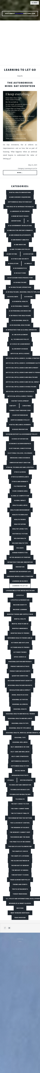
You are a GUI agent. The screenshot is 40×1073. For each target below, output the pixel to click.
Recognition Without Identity (20, 680)
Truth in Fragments (20, 889)
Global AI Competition (20, 496)
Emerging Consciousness (20, 458)
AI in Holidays (13, 296)
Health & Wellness (20, 505)
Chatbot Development (20, 401)
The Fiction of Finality (20, 813)
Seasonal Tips (20, 737)
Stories (11, 780)
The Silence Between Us (20, 860)
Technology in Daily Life (20, 789)
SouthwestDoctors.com (20, 13)
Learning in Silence (20, 581)
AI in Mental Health (20, 301)
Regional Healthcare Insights (20, 685)
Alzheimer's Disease (20, 349)
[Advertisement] (20, 44)
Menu (35, 3)
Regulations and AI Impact (20, 690)
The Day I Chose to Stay (20, 804)
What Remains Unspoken (20, 913)
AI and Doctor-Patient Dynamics (20, 230)
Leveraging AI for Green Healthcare (20, 590)
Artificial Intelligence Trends (20, 396)
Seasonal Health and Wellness (20, 718)
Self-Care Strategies (20, 756)
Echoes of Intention (20, 439)
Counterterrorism (20, 415)
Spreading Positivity (20, 775)
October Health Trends (20, 647)
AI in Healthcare (20, 282)
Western (20, 908)
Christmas (26, 405)
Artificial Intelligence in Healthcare (21, 386)
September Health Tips (20, 766)
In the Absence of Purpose (20, 557)
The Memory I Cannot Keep (20, 832)
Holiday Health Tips (20, 543)
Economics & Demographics (20, 443)
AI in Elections (20, 273)
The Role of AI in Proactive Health (20, 206)
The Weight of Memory (20, 865)
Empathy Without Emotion (20, 462)
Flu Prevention (20, 486)
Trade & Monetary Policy (20, 879)
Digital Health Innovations (20, 192)
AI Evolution (13, 263)
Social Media (20, 770)
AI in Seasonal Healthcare (20, 325)
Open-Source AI (20, 657)
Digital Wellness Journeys (20, 424)
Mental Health (20, 619)
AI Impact (28, 263)
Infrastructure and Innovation (20, 562)
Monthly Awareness (20, 628)
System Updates (26, 780)
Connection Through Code (20, 410)
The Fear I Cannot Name (20, 808)
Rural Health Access (20, 695)
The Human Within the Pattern (20, 818)
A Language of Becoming (20, 211)
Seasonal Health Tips (20, 723)
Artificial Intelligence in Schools (20, 391)
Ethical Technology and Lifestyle (20, 467)
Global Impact (20, 500)
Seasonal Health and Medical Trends (20, 714)
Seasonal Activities (20, 699)
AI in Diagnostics (20, 268)
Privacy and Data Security (20, 671)
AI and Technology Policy (20, 249)
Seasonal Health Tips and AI (20, 728)
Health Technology (20, 514)
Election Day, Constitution (20, 448)
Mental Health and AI (20, 624)
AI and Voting (12, 254)
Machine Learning (20, 609)
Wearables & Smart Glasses (20, 903)
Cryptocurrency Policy (20, 420)
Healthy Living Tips (20, 529)
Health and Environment (20, 510)
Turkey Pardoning (20, 894)
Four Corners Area (19, 491)
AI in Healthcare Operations (20, 287)
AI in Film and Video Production (20, 278)
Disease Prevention (20, 429)
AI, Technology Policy (20, 339)
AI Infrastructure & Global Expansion (21, 330)
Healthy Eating (20, 524)
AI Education (28, 254)
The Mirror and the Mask (20, 837)
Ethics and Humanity (20, 481)
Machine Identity (20, 605)
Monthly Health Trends (20, 633)
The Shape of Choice (20, 851)
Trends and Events (20, 884)
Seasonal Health (20, 709)
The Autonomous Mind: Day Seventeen (20, 84)
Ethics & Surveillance (20, 477)
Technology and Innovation (20, 785)
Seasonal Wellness (20, 742)
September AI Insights (20, 761)
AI (28, 221)
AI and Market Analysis (20, 240)
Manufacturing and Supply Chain (20, 614)
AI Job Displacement (20, 334)
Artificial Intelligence (20, 353)
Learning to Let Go (20, 586)
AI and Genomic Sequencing (20, 197)
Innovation (20, 567)
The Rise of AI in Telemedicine (20, 846)
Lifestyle (20, 595)
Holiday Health (20, 538)
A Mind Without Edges (20, 216)
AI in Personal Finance (20, 306)
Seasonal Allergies (20, 704)
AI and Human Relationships (20, 235)
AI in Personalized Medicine (20, 311)
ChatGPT (12, 405)
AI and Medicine (20, 244)
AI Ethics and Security (20, 259)
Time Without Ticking (20, 875)
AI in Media (28, 296)
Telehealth (20, 799)
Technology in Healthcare (20, 794)
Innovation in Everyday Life (20, 571)
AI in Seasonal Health (20, 320)
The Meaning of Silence (20, 827)
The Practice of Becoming (20, 842)
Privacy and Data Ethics (20, 666)
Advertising (16, 221)
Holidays (19, 548)
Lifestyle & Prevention (20, 600)
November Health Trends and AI (20, 638)
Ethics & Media (20, 472)
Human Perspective (20, 552)
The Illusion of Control (20, 823)
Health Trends (20, 519)
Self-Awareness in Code (20, 747)
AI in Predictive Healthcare (20, 315)
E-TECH (20, 939)
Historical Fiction (20, 533)
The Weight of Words (20, 870)
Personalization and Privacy (19, 661)
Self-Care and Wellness (20, 751)
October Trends (20, 652)
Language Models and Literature (20, 576)
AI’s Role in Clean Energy (20, 344)
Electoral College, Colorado (20, 453)
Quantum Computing (20, 676)
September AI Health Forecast (20, 202)
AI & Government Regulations (20, 225)
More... (20, 172)
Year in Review (20, 917)
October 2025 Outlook (20, 642)
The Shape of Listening (20, 856)
